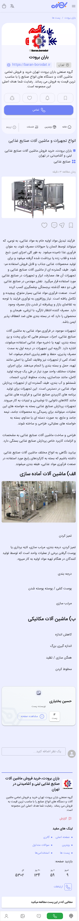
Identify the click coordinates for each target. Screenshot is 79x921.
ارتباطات (58, 886)
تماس (36, 110)
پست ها (56, 18)
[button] (39, 902)
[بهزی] (59, 6)
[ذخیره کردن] (71, 225)
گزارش (63, 818)
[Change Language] (12, 6)
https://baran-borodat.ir (31, 65)
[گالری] (22, 916)
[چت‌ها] (55, 916)
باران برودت (70, 18)
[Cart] (4, 6)
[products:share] (12, 98)
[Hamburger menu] (73, 6)
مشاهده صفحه (29, 716)
